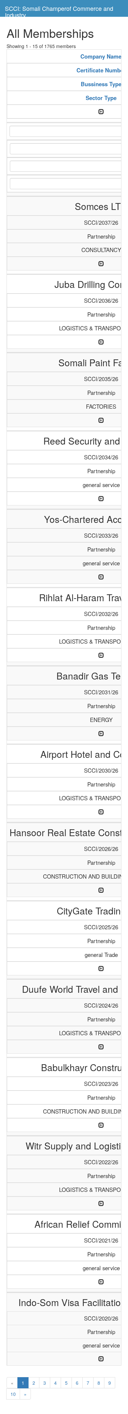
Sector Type (101, 98)
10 (13, 1394)
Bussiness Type (101, 84)
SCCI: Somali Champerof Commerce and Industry (59, 10)
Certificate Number (101, 70)
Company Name (100, 56)
